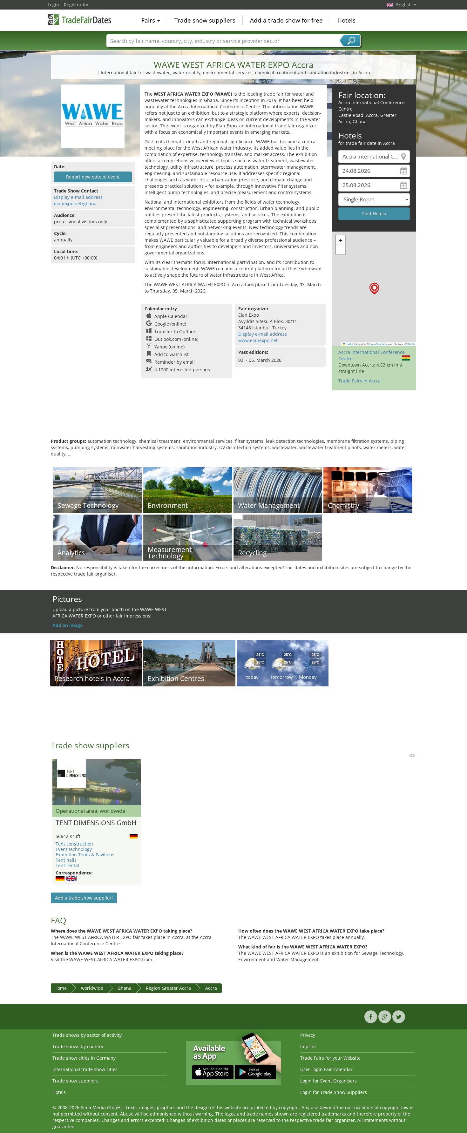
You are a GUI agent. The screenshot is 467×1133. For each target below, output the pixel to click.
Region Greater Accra (168, 988)
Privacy (307, 1035)
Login (53, 5)
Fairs (149, 20)
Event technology (74, 849)
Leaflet (349, 344)
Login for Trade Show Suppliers (333, 1092)
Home (60, 988)
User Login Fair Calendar (326, 1069)
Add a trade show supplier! (84, 898)
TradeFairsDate (79, 19)
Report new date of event (93, 177)
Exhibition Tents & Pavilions (85, 855)
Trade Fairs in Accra (359, 381)
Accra (211, 988)
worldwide (92, 988)
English (404, 5)
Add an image (67, 625)
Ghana (125, 988)
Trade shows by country (77, 1046)
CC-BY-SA (409, 344)
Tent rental (67, 865)
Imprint (308, 1046)
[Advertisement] (233, 417)
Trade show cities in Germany (84, 1058)
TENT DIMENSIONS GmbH (96, 823)
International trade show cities (85, 1069)
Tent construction (74, 844)
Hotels (346, 20)
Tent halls (66, 860)
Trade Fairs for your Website (330, 1058)
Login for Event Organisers (328, 1081)
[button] (374, 288)
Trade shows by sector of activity (87, 1035)
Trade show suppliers (204, 20)
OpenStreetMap (378, 344)
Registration (77, 5)
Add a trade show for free (286, 20)
